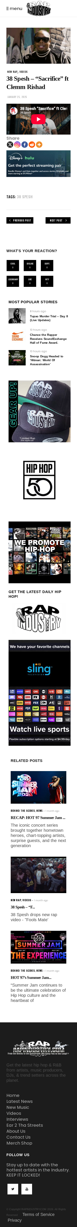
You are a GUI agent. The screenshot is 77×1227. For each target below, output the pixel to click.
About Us (15, 1131)
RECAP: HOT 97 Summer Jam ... (38, 817)
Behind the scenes (23, 810)
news (39, 810)
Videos (13, 1113)
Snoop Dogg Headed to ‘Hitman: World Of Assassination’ (46, 360)
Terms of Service (38, 1214)
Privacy (15, 1220)
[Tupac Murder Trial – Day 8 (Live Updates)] (17, 315)
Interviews (17, 1119)
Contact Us (18, 1137)
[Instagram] (17, 144)
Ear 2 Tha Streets (24, 1125)
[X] (10, 144)
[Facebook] (24, 144)
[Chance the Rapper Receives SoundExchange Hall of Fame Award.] (17, 336)
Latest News (19, 1101)
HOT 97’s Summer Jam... (31, 977)
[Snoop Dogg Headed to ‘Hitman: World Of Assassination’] (17, 357)
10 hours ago (38, 330)
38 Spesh (25, 196)
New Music (17, 1107)
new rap (12, 71)
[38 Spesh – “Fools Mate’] (38, 875)
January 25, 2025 (17, 97)
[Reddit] (32, 144)
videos (23, 71)
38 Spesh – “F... (23, 907)
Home (12, 1095)
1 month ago (52, 811)
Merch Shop (19, 1143)
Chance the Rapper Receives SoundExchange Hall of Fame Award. (48, 338)
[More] (39, 144)
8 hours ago (38, 311)
